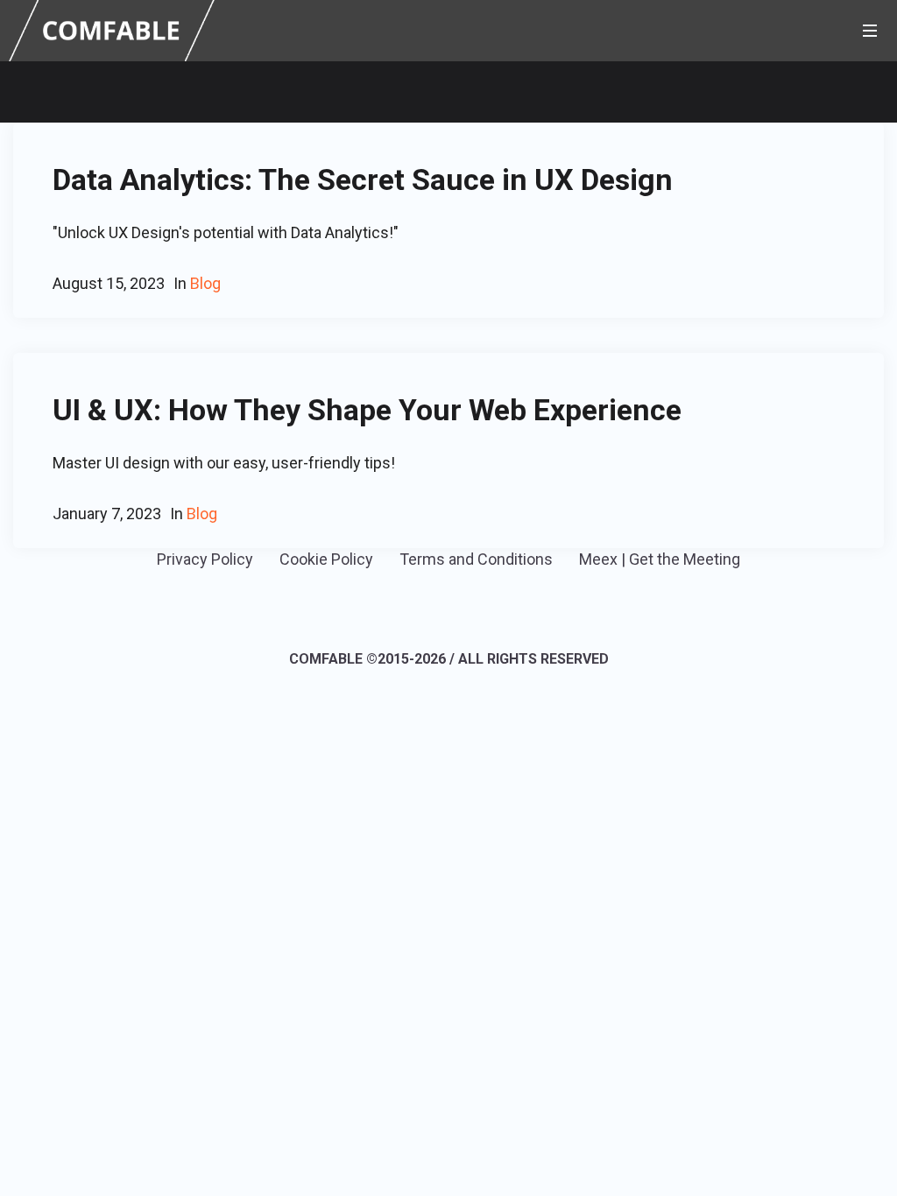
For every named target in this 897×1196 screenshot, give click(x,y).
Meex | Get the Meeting (659, 559)
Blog (202, 513)
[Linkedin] (421, 610)
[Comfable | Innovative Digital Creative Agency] (112, 29)
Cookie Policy (326, 559)
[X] (473, 610)
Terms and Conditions (476, 559)
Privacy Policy (205, 559)
